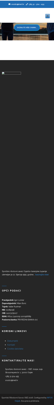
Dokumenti (12, 341)
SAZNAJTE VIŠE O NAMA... (27, 27)
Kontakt (11, 345)
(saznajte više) (42, 275)
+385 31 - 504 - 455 (36, 4)
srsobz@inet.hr (17, 4)
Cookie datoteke (15, 349)
